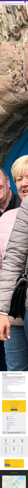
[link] (25, 2)
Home (2, 372)
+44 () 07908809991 (10, 416)
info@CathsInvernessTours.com (11, 420)
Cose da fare (5, 372)
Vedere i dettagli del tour (11, 418)
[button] (27, 2)
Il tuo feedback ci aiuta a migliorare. (7, 4)
